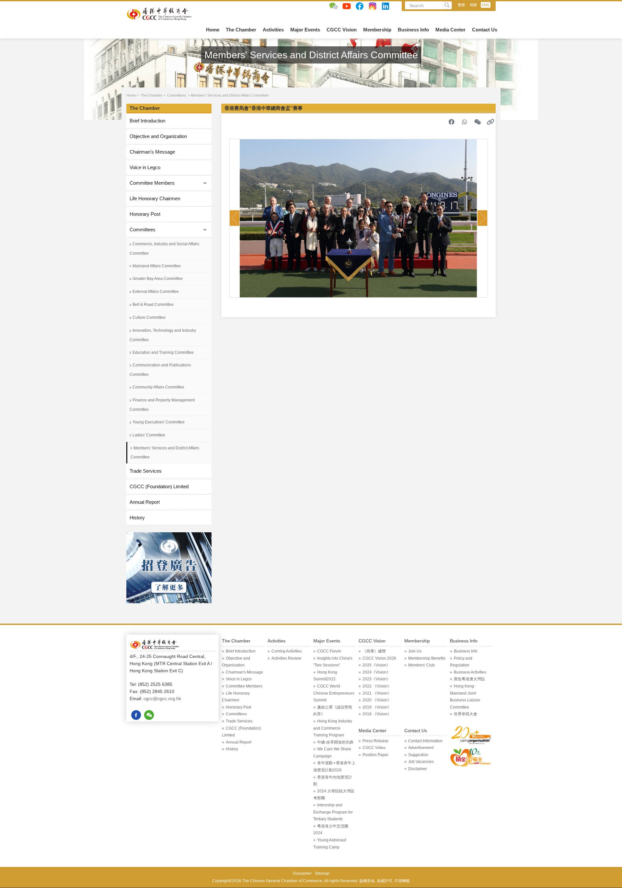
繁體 (461, 5)
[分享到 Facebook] (451, 122)
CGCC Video (374, 747)
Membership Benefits (426, 658)
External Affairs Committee (155, 291)
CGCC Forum (329, 651)
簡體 (473, 5)
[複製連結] (490, 122)
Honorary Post (145, 214)
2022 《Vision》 (377, 686)
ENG (486, 5)
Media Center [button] (450, 29)
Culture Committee (149, 317)
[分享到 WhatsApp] (464, 122)
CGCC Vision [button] (342, 29)
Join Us (414, 651)
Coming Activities (286, 651)
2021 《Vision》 (377, 693)
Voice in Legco (145, 167)
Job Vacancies (421, 761)
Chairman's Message (152, 152)
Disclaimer (417, 769)
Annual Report (145, 502)
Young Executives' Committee (158, 422)
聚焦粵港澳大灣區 (469, 679)
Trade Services (146, 471)
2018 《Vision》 (377, 714)
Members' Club (421, 665)
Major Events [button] (305, 29)
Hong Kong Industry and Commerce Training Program (332, 728)
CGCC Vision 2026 (379, 658)
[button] (234, 218)
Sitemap (322, 873)
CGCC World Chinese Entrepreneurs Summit (333, 693)
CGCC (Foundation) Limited (159, 486)
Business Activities (470, 672)
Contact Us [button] (484, 29)
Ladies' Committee (148, 435)
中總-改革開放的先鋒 (335, 742)
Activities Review (286, 658)
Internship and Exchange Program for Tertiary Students (333, 812)
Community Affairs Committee (158, 387)
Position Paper (375, 755)
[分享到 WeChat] (477, 122)
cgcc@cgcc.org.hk (162, 698)
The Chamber (151, 95)
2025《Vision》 (376, 665)
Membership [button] (377, 29)
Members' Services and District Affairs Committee (230, 95)
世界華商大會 (465, 714)
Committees (176, 95)
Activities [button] (273, 29)
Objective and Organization (158, 136)
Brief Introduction (147, 120)
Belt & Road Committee (153, 304)
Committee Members (152, 183)
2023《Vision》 (376, 679)
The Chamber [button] (241, 29)
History (137, 517)
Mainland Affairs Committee (156, 266)
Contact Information (425, 741)
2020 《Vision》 (377, 700)
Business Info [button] (413, 29)
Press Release (375, 741)
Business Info (466, 651)
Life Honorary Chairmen (155, 198)
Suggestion (418, 755)
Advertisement (420, 747)
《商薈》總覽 (374, 651)
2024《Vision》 (376, 672)
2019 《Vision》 (377, 707)
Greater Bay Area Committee (157, 278)
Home (212, 29)
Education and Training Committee (163, 352)
